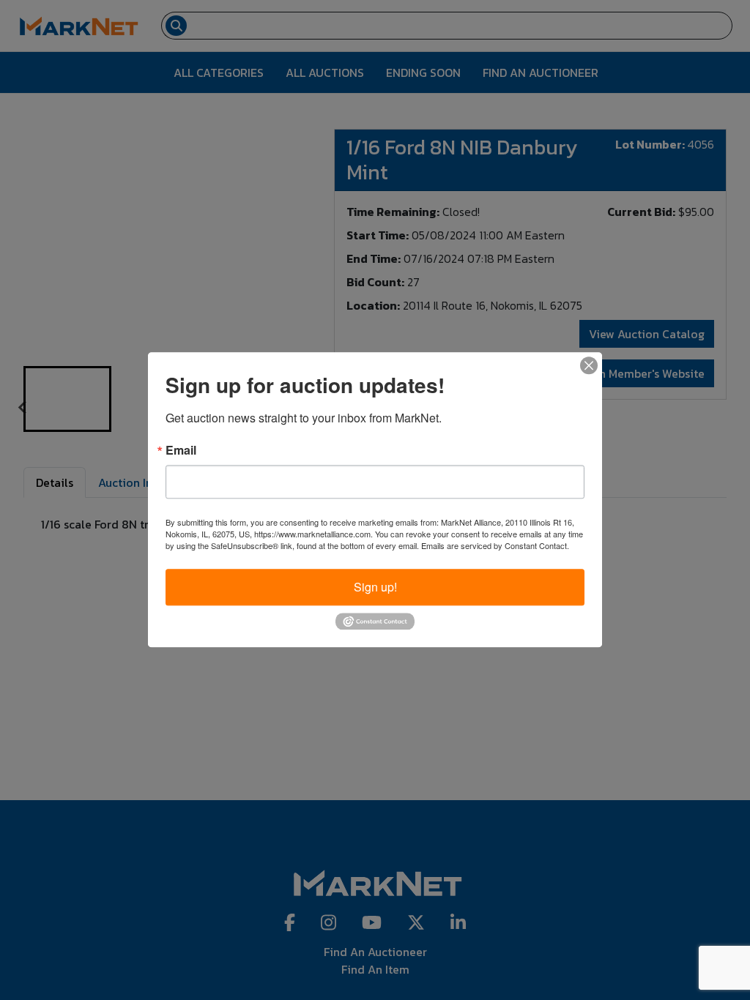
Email (181, 450)
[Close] (589, 365)
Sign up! (375, 586)
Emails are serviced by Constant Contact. (495, 545)
